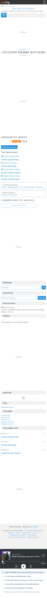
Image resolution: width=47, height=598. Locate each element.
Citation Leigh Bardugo (10, 436)
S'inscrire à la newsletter (9, 147)
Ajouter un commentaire (19, 205)
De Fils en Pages (23, 8)
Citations (23, 49)
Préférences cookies (33, 537)
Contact (18, 533)
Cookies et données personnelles (17, 537)
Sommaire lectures (7, 407)
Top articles (11, 533)
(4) (7, 422)
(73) (5, 417)
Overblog (35, 526)
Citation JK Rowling (8, 445)
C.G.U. (35, 533)
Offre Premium (32, 535)
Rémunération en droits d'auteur (17, 535)
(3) (7, 424)
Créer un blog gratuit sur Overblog (34, 530)
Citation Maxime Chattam (11, 453)
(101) (5, 415)
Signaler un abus (26, 533)
